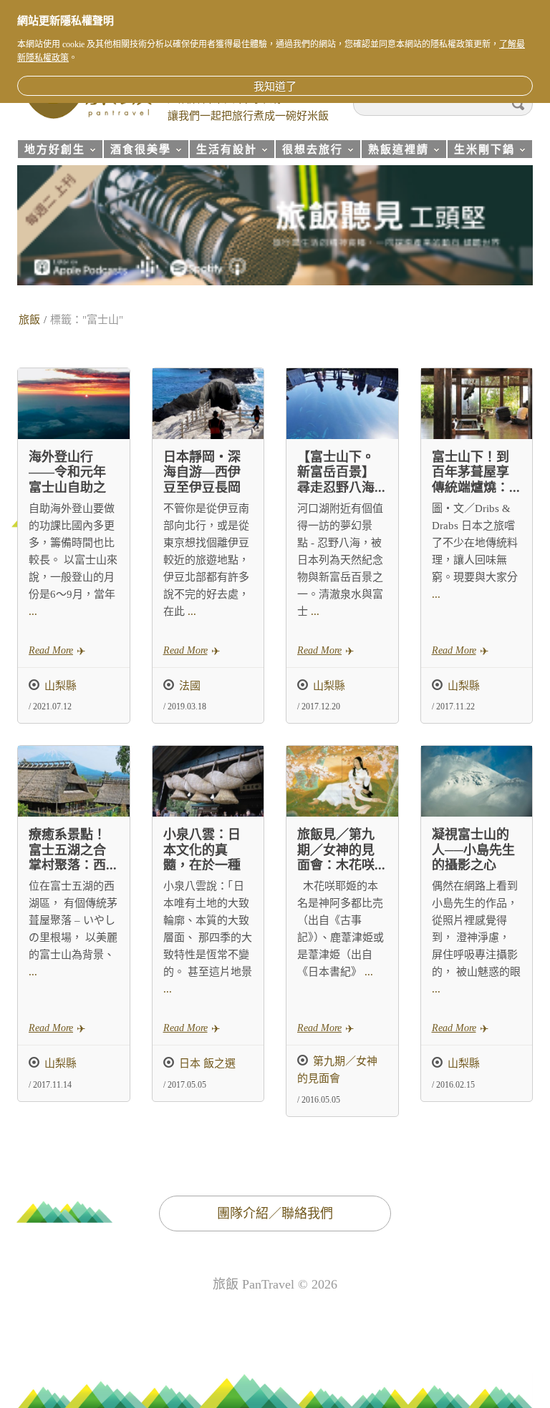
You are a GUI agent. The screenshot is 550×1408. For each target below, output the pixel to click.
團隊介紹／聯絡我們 (275, 1213)
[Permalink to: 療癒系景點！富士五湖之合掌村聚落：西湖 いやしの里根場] (74, 781)
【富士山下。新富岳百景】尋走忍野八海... (341, 472)
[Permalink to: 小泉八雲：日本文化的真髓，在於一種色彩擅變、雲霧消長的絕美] (208, 781)
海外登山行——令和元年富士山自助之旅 (67, 480)
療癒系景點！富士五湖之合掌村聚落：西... (73, 849)
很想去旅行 (309, 151)
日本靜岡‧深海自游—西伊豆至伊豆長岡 (202, 472)
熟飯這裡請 (395, 151)
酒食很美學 (137, 151)
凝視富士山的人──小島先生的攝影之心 (473, 849)
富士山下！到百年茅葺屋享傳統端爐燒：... (476, 472)
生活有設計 (223, 151)
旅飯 (29, 319)
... (33, 611)
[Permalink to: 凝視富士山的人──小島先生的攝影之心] (477, 781)
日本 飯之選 (207, 1063)
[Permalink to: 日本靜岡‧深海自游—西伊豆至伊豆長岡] (208, 403)
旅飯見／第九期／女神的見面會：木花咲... (341, 849)
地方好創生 (51, 151)
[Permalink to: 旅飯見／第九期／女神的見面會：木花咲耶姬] (342, 781)
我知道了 (275, 86)
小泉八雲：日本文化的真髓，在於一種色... (202, 857)
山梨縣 (60, 685)
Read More (51, 650)
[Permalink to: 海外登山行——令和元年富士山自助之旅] (74, 403)
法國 (190, 685)
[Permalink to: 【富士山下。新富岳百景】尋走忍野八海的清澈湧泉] (342, 403)
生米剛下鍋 (481, 151)
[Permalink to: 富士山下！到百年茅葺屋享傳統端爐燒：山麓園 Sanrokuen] (477, 403)
